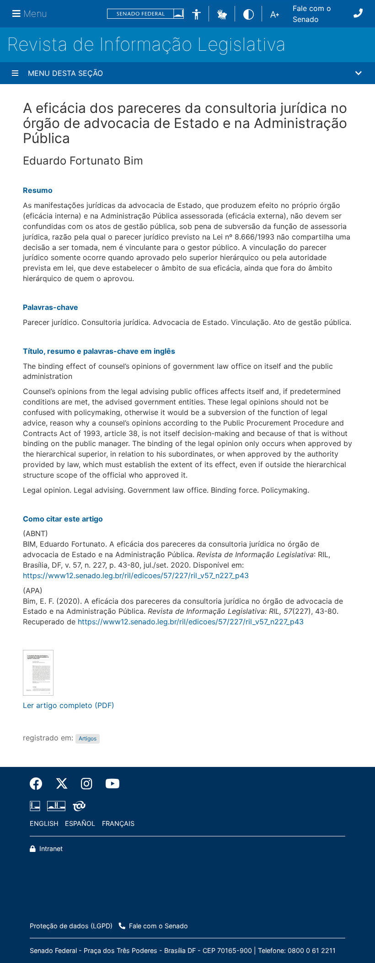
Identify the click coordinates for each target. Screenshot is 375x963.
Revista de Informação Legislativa (146, 44)
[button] (222, 13)
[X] (62, 783)
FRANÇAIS (118, 823)
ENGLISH (44, 823)
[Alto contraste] (248, 13)
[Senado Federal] (145, 14)
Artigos (87, 738)
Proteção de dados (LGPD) (71, 926)
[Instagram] (87, 783)
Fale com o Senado (312, 14)
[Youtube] (109, 783)
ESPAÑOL (80, 823)
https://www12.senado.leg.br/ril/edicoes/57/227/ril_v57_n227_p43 (136, 575)
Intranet (50, 848)
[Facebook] (39, 783)
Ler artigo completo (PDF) (68, 705)
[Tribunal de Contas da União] (78, 806)
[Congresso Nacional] (56, 806)
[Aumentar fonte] (274, 14)
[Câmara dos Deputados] (36, 806)
